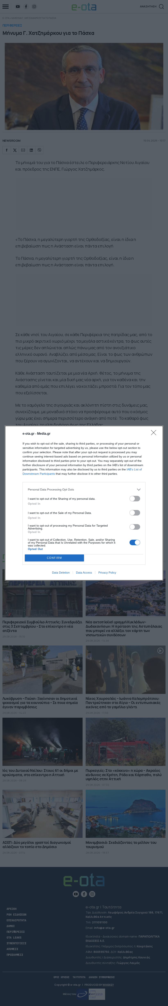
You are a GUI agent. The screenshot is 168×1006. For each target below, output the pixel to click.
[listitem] (84, 489)
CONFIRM (54, 557)
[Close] (155, 434)
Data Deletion (61, 572)
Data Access (84, 572)
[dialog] (84, 503)
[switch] (134, 498)
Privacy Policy (107, 572)
